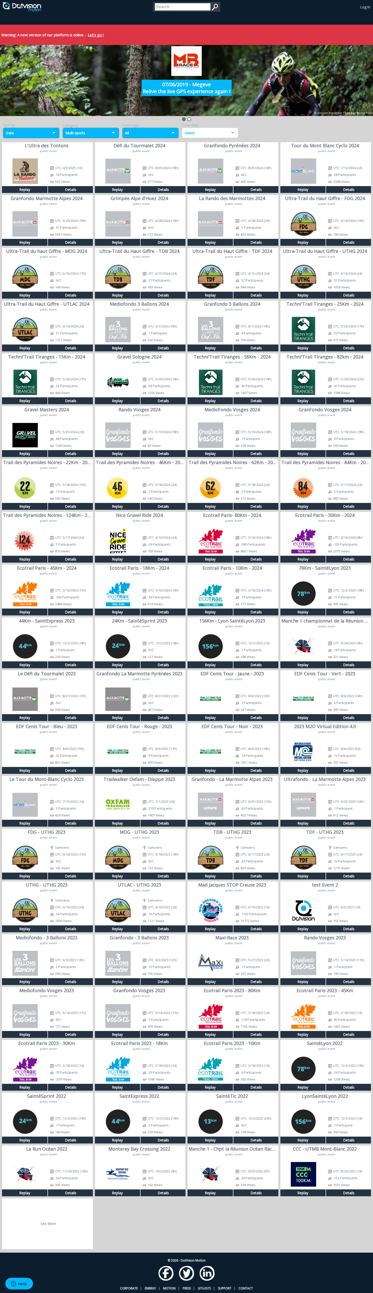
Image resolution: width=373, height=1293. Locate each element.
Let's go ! (96, 34)
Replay (24, 189)
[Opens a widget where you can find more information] (19, 1284)
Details (70, 189)
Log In (365, 7)
